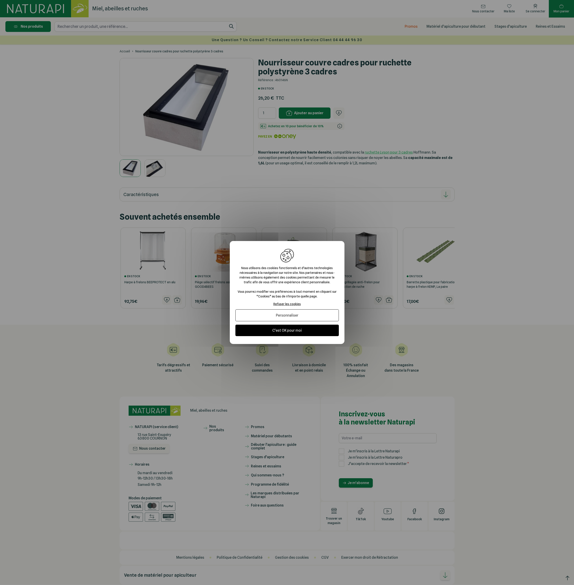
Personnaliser (287, 315)
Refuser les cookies (287, 304)
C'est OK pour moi (287, 330)
